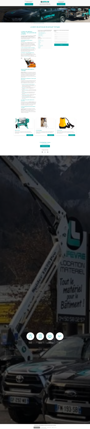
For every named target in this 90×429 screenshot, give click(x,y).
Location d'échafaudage (41, 33)
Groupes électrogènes (25, 89)
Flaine (39, 43)
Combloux (39, 42)
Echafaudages (39, 130)
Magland (39, 47)
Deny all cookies (44, 427)
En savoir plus (30, 135)
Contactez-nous (26, 56)
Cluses (39, 41)
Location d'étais (40, 35)
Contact (76, 7)
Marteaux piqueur (24, 92)
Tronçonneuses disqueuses (25, 96)
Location (64, 7)
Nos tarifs (28, 4)
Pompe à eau (59, 130)
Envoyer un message (61, 4)
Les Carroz (39, 46)
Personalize (49, 427)
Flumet (39, 44)
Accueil (61, 7)
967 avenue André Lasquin (29, 1)
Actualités (69, 7)
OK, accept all (37, 427)
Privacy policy (55, 427)
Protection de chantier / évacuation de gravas (28, 84)
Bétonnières (23, 87)
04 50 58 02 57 (61, 2)
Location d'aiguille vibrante (41, 32)
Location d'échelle (40, 34)
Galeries (73, 7)
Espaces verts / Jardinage (25, 94)
